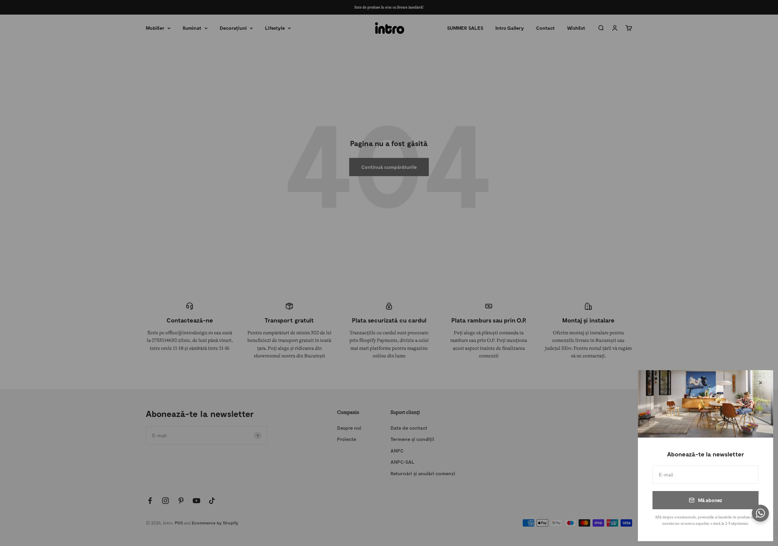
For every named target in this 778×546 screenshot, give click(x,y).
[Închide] (760, 383)
